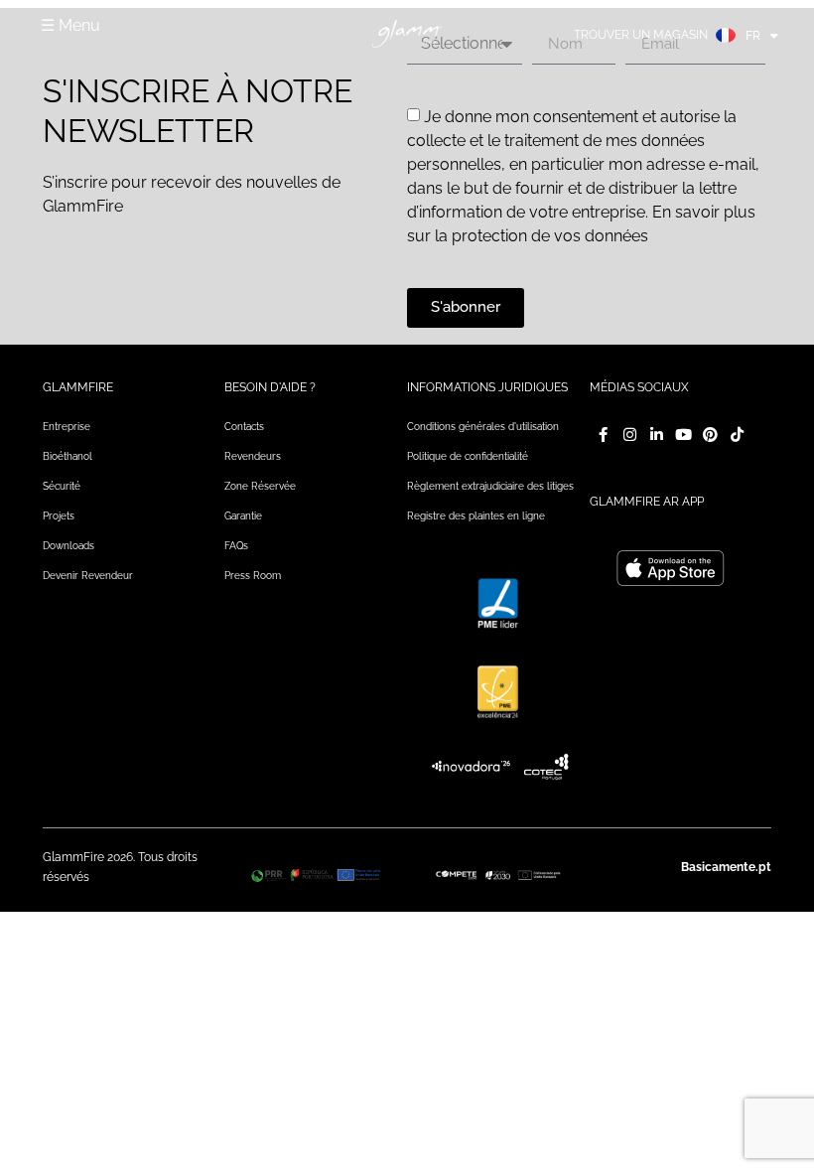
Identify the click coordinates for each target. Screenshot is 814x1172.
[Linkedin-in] (656, 434)
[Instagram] (629, 434)
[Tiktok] (737, 434)
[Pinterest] (710, 434)
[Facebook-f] (603, 434)
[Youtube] (683, 434)
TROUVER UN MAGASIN (641, 35)
